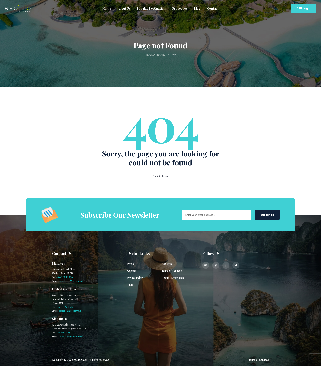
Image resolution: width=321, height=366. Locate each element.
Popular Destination (151, 8)
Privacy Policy (135, 278)
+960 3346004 (64, 277)
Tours (130, 285)
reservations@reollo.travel (71, 281)
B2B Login (303, 8)
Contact (213, 8)
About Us (124, 8)
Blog (197, 8)
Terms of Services (172, 271)
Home (106, 8)
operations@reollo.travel (70, 310)
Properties (179, 8)
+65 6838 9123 (64, 332)
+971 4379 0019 (65, 306)
